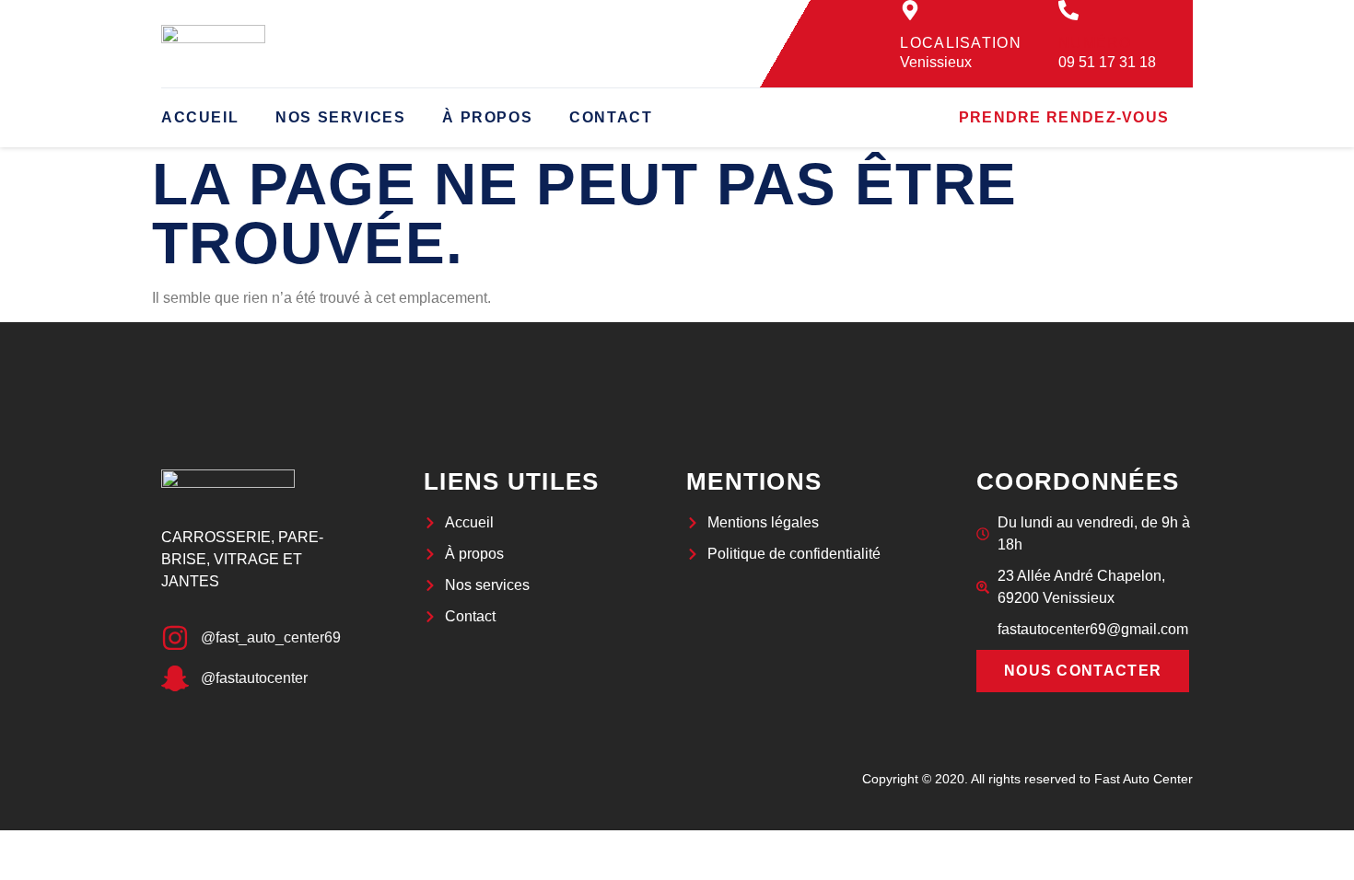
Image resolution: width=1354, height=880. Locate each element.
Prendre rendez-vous (1064, 117)
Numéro (1095, 43)
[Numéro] (1068, 10)
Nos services (340, 117)
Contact (610, 117)
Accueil (200, 117)
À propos (487, 117)
